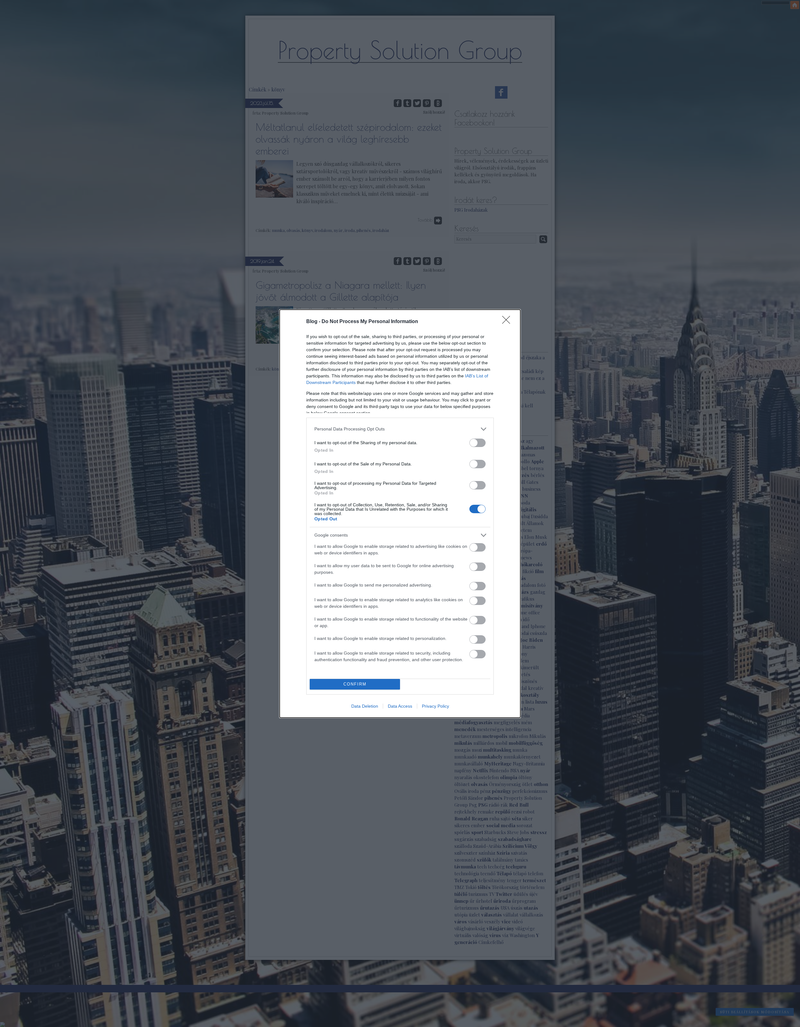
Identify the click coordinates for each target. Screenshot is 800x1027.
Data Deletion (364, 706)
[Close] (508, 322)
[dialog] (400, 514)
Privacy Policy (435, 706)
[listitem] (400, 429)
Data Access (400, 706)
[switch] (477, 443)
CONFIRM (355, 684)
